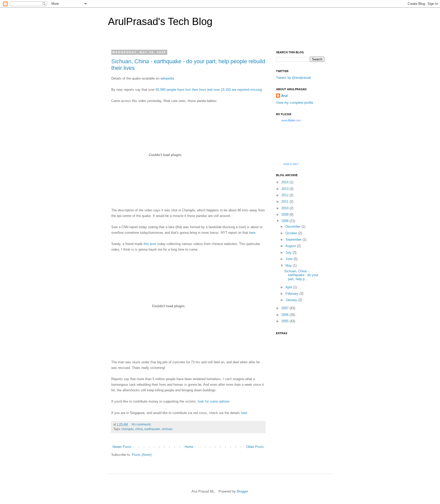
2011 (285, 201)
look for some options (214, 401)
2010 (285, 208)
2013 (285, 189)
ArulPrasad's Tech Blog (160, 21)
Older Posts (255, 447)
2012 (285, 195)
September (293, 239)
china (139, 429)
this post (150, 244)
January (291, 300)
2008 (285, 221)
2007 (285, 308)
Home (189, 447)
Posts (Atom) (142, 455)
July (289, 252)
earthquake (152, 429)
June (289, 259)
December (293, 226)
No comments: (142, 424)
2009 (285, 214)
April (289, 287)
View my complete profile (294, 103)
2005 (285, 321)
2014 (285, 182)
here (252, 233)
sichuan (167, 429)
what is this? (291, 163)
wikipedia (167, 78)
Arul (284, 96)
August (291, 246)
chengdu (127, 429)
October (291, 233)
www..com (291, 120)
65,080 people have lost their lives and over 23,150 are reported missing (209, 90)
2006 (285, 315)
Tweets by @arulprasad (293, 78)
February (292, 293)
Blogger (242, 491)
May (289, 265)
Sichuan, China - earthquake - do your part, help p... (301, 275)
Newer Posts (122, 447)
